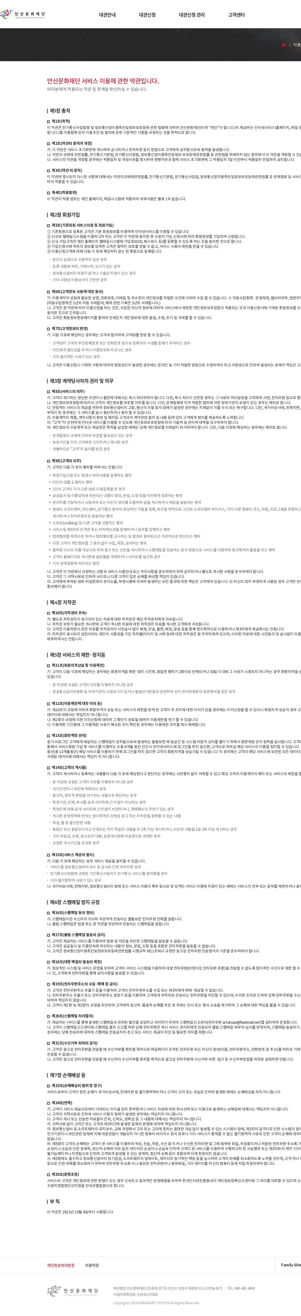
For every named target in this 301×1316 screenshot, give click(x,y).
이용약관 (92, 1265)
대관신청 (147, 14)
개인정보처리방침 (60, 1265)
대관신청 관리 (192, 14)
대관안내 (107, 14)
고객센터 (236, 14)
